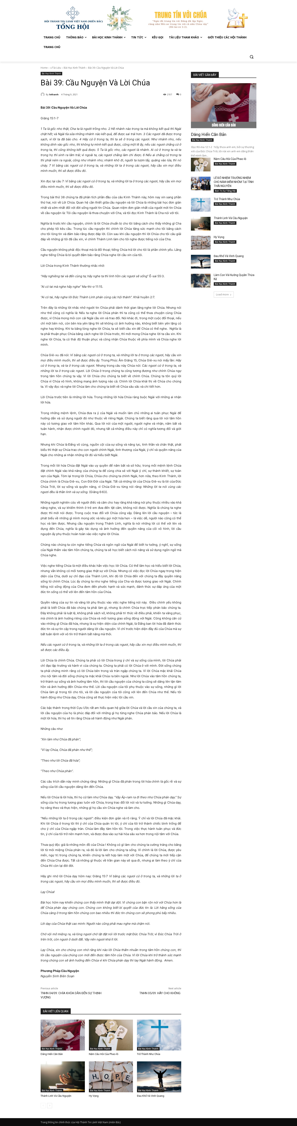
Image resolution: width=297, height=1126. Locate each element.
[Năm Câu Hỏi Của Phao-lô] (111, 1035)
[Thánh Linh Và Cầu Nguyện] (63, 1076)
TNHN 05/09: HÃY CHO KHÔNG (160, 993)
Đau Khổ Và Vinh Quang (151, 1095)
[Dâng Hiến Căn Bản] (63, 1035)
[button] (251, 57)
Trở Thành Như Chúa (148, 1054)
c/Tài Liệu (55, 67)
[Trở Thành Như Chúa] (159, 1035)
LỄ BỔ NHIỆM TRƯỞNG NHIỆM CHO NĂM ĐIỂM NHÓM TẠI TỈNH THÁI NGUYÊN (234, 182)
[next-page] (49, 1105)
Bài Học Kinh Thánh (74, 67)
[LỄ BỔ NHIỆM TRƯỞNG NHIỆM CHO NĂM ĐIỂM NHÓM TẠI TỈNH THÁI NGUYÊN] (201, 183)
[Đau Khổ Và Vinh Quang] (159, 1076)
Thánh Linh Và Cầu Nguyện (56, 1095)
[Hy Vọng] (111, 1076)
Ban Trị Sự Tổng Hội (225, 190)
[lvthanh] (43, 94)
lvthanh (54, 94)
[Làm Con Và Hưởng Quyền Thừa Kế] (201, 281)
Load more (222, 294)
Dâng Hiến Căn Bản (52, 1054)
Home (44, 67)
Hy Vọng (94, 1095)
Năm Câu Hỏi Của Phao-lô (103, 1054)
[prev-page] (43, 1105)
